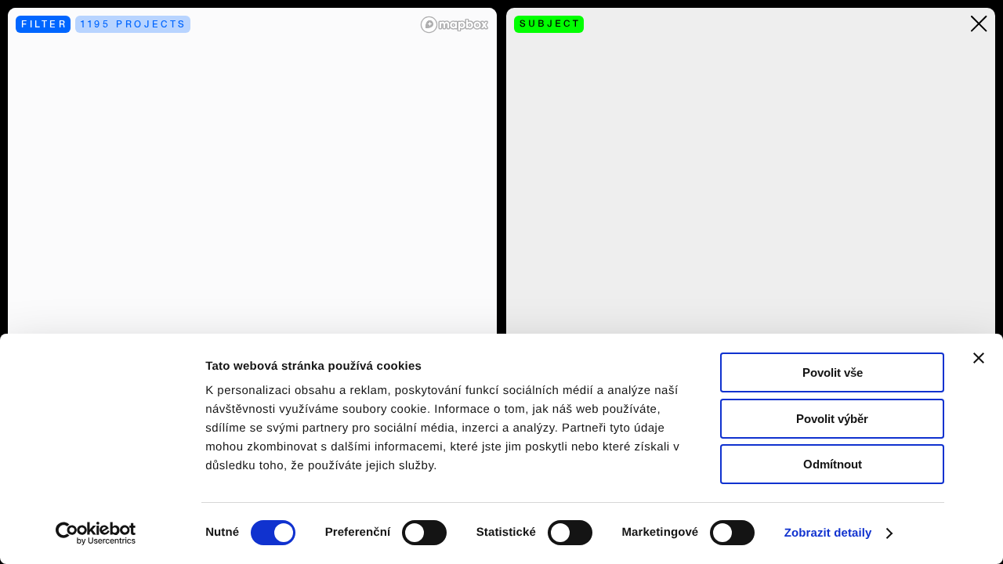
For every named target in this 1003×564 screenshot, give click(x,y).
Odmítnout (832, 464)
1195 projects (134, 24)
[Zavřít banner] (978, 357)
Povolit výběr (832, 418)
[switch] (424, 532)
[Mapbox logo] (454, 25)
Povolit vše (832, 372)
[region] (252, 282)
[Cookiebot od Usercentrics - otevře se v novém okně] (101, 533)
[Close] (979, 24)
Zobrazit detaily (828, 533)
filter (44, 24)
